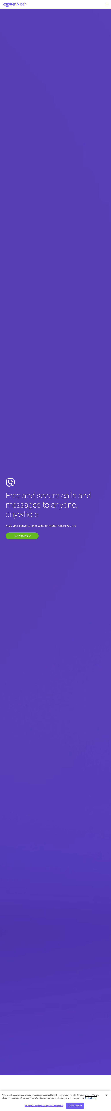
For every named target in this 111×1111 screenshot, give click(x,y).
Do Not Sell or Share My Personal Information (44, 1105)
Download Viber (22, 535)
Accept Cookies (75, 1105)
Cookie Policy (90, 1098)
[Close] (106, 1095)
